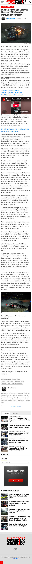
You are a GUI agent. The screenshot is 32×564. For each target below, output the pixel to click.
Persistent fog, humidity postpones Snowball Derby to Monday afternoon (19, 510)
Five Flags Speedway (7, 381)
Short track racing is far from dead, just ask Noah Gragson (18, 525)
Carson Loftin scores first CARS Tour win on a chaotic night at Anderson (19, 426)
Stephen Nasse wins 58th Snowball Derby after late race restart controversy (19, 503)
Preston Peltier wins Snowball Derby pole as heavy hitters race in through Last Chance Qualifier (19, 518)
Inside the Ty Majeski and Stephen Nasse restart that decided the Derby (19, 496)
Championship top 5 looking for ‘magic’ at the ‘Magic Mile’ (18, 449)
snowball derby (19, 381)
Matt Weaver (11, 18)
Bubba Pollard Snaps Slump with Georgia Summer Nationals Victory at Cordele (19, 419)
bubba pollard (16, 379)
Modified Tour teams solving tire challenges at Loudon (18, 441)
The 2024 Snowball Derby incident (12, 95)
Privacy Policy (16, 558)
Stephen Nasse (6, 383)
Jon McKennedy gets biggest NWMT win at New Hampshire (19, 434)
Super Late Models (17, 383)
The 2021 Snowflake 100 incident (11, 93)
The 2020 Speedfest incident (10, 90)
